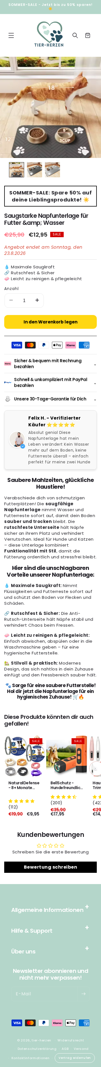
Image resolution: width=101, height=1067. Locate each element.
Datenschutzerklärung (37, 1048)
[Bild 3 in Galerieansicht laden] (52, 169)
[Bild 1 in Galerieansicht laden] (16, 169)
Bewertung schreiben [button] (50, 867)
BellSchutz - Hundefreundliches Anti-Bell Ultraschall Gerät (66, 785)
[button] (11, 35)
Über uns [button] (23, 951)
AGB (65, 1048)
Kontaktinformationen (31, 1058)
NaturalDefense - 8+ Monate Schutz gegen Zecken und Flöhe (23, 785)
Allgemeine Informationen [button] (47, 910)
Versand (81, 1048)
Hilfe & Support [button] (31, 931)
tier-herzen (41, 1040)
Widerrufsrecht (71, 1040)
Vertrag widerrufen (75, 1058)
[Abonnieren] (83, 994)
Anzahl (11, 288)
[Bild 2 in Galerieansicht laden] (34, 169)
